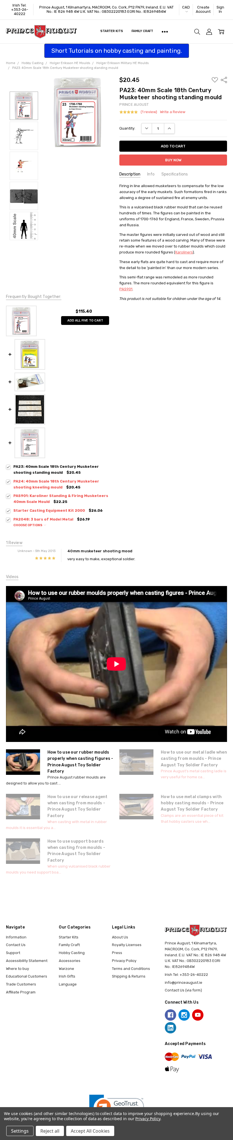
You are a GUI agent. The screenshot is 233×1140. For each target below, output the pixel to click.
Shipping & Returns (128, 976)
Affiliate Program (21, 992)
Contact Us (16, 945)
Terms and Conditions (131, 968)
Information (16, 937)
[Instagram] (184, 1015)
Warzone (66, 968)
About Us (120, 937)
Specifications (174, 174)
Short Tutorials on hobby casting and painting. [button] (116, 50)
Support (13, 953)
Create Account (203, 9)
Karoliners (184, 252)
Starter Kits (111, 31)
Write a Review (172, 112)
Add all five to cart (85, 320)
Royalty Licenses (127, 945)
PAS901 (125, 289)
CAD (186, 7)
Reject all (49, 1131)
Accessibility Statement (26, 961)
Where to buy (17, 968)
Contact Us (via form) (183, 990)
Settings (20, 1131)
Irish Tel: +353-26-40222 (19, 9)
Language (68, 984)
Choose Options (28, 525)
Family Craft (142, 31)
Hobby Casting (72, 953)
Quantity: (127, 128)
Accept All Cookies (90, 1131)
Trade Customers (21, 984)
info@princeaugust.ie (183, 982)
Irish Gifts (67, 976)
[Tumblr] (211, 1015)
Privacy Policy (124, 961)
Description (129, 174)
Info (151, 174)
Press (117, 953)
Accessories (69, 961)
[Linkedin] (170, 1027)
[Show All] (164, 32)
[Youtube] (197, 1015)
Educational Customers (26, 976)
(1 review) (149, 112)
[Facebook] (170, 1015)
